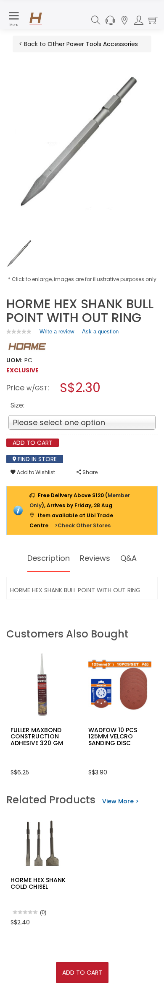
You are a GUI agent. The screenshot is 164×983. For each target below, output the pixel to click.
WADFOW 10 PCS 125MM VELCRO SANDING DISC (112, 736)
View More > (120, 801)
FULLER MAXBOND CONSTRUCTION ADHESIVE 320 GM (37, 736)
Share (89, 472)
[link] (19, 331)
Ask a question (100, 331)
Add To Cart (82, 972)
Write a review (57, 333)
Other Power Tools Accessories (93, 44)
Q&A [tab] (128, 558)
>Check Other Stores (83, 525)
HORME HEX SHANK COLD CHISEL (38, 883)
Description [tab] (48, 558)
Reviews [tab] (95, 558)
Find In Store (36, 459)
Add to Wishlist (35, 472)
